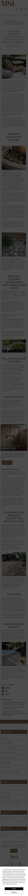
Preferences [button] (5, 879)
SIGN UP (7, 462)
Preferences (14, 892)
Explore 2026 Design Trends (10, 469)
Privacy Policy (14, 884)
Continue (14, 888)
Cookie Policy (5, 884)
